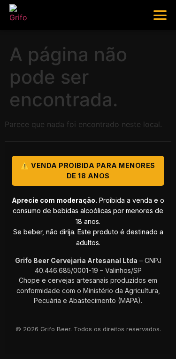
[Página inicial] (20, 15)
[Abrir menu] (160, 15)
